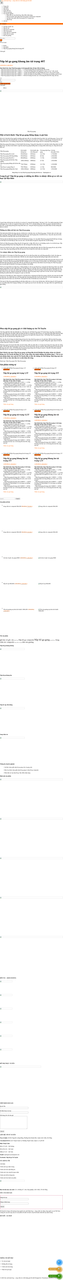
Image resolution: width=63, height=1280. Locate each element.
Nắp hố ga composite (8, 29)
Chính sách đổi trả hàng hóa (7, 1175)
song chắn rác (52, 640)
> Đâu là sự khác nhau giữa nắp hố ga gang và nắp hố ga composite (20, 770)
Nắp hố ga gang (7, 31)
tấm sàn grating (7, 35)
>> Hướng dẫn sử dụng (6, 1264)
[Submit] (1, 40)
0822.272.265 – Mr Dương (7, 1146)
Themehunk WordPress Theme (50, 1278)
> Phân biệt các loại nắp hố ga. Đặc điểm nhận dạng (16, 773)
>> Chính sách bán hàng (6, 1266)
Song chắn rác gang (8, 34)
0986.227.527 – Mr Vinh (6, 1152)
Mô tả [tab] (4, 88)
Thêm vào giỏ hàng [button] (8, 404)
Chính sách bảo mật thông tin (7, 1169)
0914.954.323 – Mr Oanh (6, 1149)
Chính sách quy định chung (7, 1166)
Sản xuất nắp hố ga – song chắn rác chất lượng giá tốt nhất (19, 1278)
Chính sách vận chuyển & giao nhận (9, 1172)
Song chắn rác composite (9, 32)
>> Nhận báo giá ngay (6, 1269)
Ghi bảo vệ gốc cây (8, 26)
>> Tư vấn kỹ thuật (5, 1261)
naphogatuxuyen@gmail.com (11, 1154)
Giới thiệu (2, 1164)
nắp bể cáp (16, 640)
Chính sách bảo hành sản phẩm (8, 1178)
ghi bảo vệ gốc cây (7, 640)
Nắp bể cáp (6, 28)
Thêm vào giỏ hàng (5, 83)
